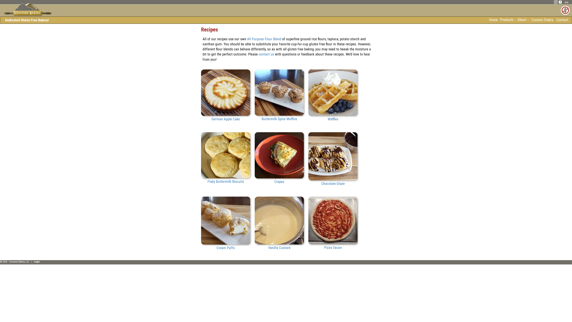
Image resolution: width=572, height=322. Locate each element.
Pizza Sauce (333, 248)
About (522, 20)
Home (493, 20)
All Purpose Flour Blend (264, 39)
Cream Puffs (226, 248)
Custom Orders (542, 20)
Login (37, 261)
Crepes (279, 182)
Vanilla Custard (279, 248)
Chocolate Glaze (333, 184)
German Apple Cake (226, 119)
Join (566, 2)
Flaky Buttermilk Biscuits (225, 181)
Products (507, 20)
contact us (266, 54)
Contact (562, 20)
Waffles (333, 119)
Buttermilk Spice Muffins (279, 119)
